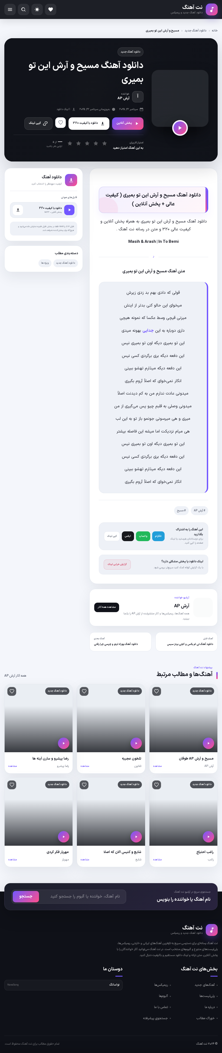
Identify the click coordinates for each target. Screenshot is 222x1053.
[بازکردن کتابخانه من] (50, 9)
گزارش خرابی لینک (117, 564)
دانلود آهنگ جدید (196, 30)
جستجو (25, 896)
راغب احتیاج (205, 852)
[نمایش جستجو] (23, 9)
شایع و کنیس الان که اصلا (122, 852)
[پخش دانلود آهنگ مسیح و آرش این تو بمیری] (180, 128)
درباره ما (210, 1007)
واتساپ (143, 536)
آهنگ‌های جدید (205, 985)
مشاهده (157, 766)
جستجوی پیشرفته (155, 1018)
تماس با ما (161, 1007)
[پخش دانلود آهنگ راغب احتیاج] (208, 836)
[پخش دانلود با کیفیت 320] (69, 210)
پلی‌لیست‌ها (207, 996)
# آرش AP (199, 511)
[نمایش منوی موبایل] (10, 9)
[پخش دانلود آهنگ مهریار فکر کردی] (63, 836)
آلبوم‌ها (163, 996)
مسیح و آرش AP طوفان (196, 758)
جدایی (148, 331)
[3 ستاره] (87, 143)
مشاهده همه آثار (107, 607)
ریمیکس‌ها (161, 985)
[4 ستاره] (96, 143)
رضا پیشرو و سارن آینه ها (50, 758)
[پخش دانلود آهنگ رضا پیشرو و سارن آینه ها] (63, 743)
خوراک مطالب (206, 1018)
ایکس (128, 536)
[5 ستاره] (104, 143)
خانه (215, 30)
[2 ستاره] (78, 143)
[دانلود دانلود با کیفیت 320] (18, 210)
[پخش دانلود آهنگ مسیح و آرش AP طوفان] (208, 743)
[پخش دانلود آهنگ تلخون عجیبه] (136, 743)
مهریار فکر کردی (58, 852)
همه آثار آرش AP (15, 675)
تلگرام (158, 536)
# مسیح (181, 511)
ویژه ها (45, 263)
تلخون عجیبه (131, 758)
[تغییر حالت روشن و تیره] (37, 9)
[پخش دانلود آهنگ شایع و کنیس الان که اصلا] (136, 836)
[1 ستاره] (70, 143)
